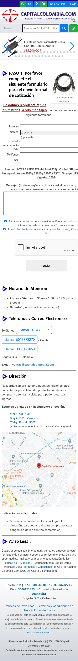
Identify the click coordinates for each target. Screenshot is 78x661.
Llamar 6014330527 (34, 330)
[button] (72, 46)
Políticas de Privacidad (35, 229)
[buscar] (64, 28)
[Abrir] (11, 46)
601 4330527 (41, 585)
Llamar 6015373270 (19, 339)
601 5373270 (61, 585)
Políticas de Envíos (43, 610)
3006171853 (26, 589)
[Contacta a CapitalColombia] (39, 15)
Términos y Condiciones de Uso (43, 566)
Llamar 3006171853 (19, 349)
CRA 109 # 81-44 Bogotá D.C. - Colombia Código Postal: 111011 (24, 418)
